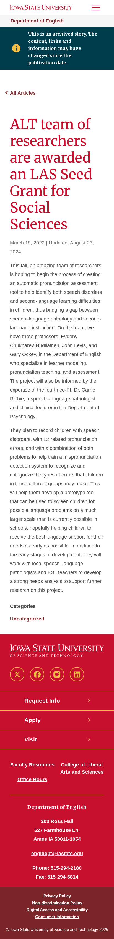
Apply (32, 720)
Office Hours (32, 779)
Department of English (37, 21)
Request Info (42, 700)
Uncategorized (27, 619)
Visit (30, 739)
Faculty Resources (32, 765)
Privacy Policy (57, 895)
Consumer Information (57, 916)
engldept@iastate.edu (57, 853)
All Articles (23, 93)
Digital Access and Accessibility (57, 909)
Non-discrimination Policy (57, 902)
